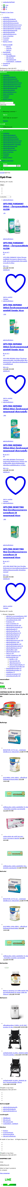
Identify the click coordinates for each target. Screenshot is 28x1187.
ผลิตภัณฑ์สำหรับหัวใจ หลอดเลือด (12, 29)
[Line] (8, 1185)
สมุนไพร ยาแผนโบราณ (13, 655)
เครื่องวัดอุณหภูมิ (15, 663)
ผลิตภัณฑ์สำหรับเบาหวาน (9, 34)
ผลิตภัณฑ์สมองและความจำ (14, 640)
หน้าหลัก (2, 173)
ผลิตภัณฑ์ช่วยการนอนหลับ (14, 627)
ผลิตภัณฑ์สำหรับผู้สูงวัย (9, 19)
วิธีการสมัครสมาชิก (11, 60)
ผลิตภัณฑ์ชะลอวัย (11, 629)
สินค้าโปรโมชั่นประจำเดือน (13, 668)
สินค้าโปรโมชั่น (6, 52)
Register (5, 121)
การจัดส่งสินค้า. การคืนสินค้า (10, 1124)
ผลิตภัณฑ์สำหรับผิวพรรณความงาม (12, 25)
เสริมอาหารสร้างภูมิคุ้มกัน (17, 665)
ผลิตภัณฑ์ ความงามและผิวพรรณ (16, 616)
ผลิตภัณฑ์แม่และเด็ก (13, 652)
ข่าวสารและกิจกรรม (8, 1133)
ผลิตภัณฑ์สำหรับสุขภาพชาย (14, 646)
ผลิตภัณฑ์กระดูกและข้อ (13, 625)
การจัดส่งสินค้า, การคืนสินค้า (13, 62)
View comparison (5, 1173)
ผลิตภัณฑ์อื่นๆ (11, 650)
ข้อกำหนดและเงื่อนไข (8, 1134)
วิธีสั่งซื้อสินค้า (6, 1118)
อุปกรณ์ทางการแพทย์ (13, 674)
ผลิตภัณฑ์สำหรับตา (8, 200)
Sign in (5, 115)
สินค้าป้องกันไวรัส (12, 657)
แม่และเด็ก (9, 48)
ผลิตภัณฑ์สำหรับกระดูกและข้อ (11, 23)
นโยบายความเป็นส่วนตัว (9, 1136)
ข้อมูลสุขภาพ (6, 63)
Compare (6, 40)
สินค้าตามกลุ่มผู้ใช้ (7, 45)
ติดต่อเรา (5, 65)
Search (5, 164)
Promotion (6, 38)
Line (15, 1185)
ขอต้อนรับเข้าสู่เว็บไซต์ (9, 2)
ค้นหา (19, 166)
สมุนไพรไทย (6, 17)
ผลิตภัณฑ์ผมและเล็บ (12, 637)
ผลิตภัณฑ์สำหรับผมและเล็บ (10, 30)
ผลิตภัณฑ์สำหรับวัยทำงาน (10, 1111)
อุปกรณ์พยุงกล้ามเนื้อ (13, 676)
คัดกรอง (2, 686)
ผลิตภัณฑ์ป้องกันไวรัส (9, 32)
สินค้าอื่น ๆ (13, 659)
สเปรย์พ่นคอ (10, 672)
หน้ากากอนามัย (14, 661)
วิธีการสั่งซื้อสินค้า (10, 56)
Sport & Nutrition (8, 36)
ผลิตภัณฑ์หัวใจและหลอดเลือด (15, 618)
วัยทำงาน (8, 50)
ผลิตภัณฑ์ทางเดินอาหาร (13, 633)
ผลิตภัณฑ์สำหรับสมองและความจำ (12, 27)
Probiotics (10, 622)
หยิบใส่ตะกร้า (6, 270)
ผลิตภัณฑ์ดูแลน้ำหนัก (13, 631)
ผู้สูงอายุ (8, 47)
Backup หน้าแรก (7, 42)
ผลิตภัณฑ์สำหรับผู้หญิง (13, 644)
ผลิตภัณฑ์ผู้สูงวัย (12, 639)
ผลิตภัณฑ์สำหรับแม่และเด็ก (10, 21)
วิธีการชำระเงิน (10, 58)
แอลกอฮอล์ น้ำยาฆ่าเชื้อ (17, 667)
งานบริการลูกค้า (7, 54)
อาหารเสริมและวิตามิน (13, 620)
